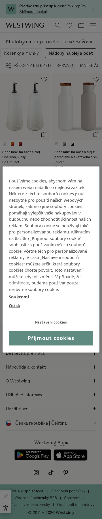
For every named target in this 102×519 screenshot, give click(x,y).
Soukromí (19, 296)
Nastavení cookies (51, 322)
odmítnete (19, 283)
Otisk (14, 305)
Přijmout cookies (51, 338)
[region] (51, 259)
